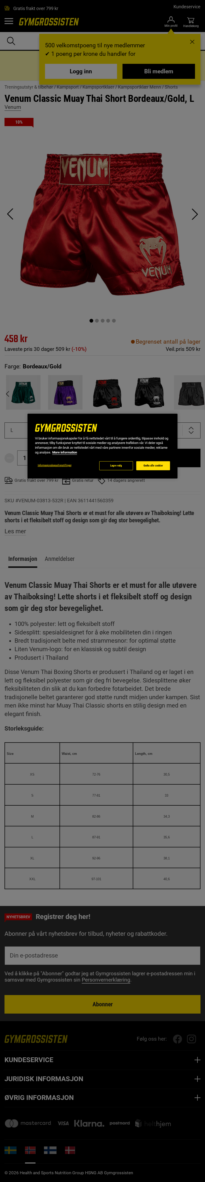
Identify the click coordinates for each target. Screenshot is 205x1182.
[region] (103, 446)
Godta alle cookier (153, 465)
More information (64, 452)
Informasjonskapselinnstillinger (55, 465)
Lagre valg (116, 465)
